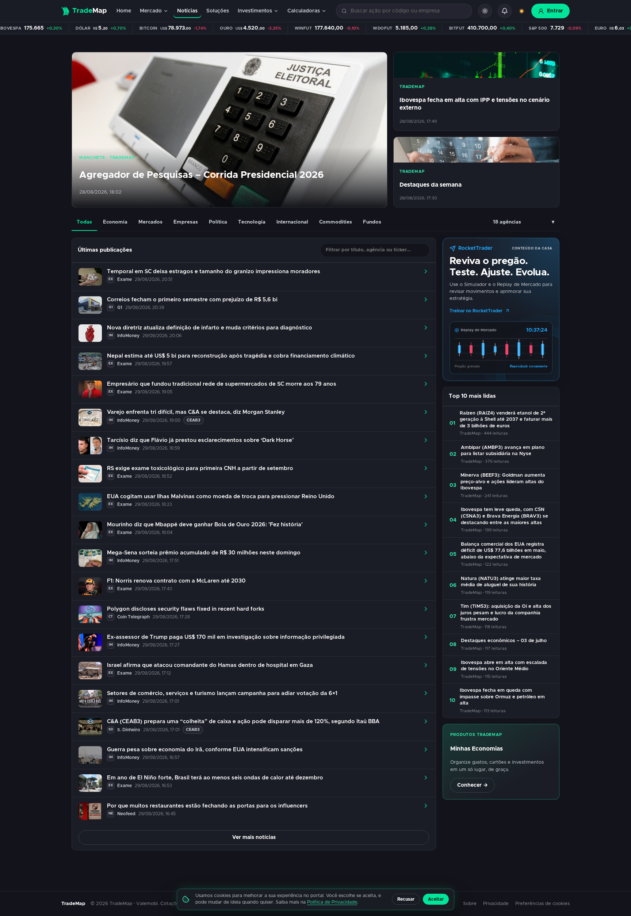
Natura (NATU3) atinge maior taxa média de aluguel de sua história (501, 582)
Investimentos (255, 11)
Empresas (185, 222)
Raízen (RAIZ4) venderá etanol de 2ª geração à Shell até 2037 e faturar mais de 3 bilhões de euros (506, 419)
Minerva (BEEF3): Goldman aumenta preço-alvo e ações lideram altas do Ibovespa (502, 482)
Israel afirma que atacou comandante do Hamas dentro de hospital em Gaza (210, 665)
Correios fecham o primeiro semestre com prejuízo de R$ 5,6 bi (192, 299)
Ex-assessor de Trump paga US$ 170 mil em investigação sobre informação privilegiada (226, 637)
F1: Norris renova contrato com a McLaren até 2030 (176, 581)
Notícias (187, 11)
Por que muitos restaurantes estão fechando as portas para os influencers (207, 806)
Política (218, 222)
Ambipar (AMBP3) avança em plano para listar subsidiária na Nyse (502, 451)
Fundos (372, 222)
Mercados (150, 222)
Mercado (151, 11)
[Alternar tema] (485, 11)
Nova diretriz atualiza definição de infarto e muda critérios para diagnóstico (209, 328)
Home (123, 11)
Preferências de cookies (542, 903)
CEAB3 (193, 420)
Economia (115, 222)
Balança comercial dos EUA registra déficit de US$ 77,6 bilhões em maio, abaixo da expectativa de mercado (503, 551)
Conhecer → (472, 785)
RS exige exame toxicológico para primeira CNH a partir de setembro (200, 468)
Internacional (292, 222)
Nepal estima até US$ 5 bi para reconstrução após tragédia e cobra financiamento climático (231, 356)
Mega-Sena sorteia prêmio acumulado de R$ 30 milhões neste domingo (204, 553)
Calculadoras (303, 11)
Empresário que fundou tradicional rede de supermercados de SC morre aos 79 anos (221, 384)
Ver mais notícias (254, 837)
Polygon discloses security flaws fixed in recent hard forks (185, 609)
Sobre (470, 903)
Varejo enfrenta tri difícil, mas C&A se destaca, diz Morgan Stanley (196, 412)
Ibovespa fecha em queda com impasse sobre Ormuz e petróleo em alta (502, 697)
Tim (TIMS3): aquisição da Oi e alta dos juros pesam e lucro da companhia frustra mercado (505, 613)
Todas (84, 222)
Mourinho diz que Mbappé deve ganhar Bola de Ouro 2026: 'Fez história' (205, 524)
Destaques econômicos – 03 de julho (504, 640)
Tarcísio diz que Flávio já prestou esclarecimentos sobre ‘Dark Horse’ (200, 440)
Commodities (335, 222)
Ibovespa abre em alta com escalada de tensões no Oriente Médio (504, 666)
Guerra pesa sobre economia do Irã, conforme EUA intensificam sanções (205, 749)
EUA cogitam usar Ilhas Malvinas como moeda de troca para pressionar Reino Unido (220, 496)
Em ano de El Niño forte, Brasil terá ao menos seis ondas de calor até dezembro (215, 777)
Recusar (405, 899)
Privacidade (496, 903)
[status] (521, 11)
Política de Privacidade (332, 902)
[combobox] (408, 11)
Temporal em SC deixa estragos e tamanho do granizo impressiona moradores (213, 271)
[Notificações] (505, 11)
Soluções (217, 11)
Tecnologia (251, 222)
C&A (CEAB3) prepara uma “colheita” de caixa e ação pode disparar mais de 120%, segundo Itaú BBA (243, 721)
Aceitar (436, 899)
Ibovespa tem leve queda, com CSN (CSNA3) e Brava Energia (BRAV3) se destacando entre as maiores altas (504, 516)
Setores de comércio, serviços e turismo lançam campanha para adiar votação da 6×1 (222, 693)
